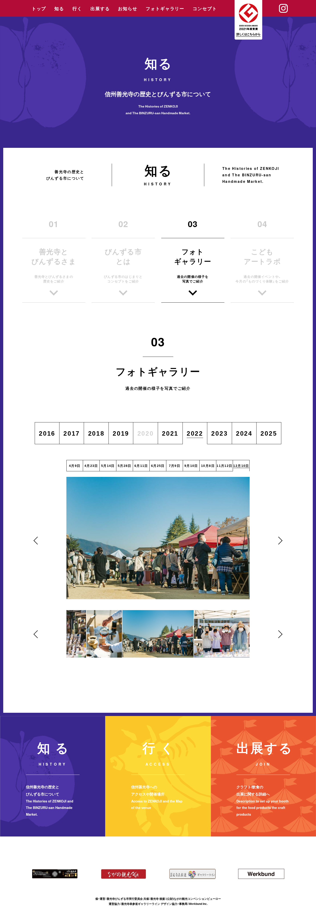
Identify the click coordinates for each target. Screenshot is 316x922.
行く (77, 8)
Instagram (283, 8)
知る (59, 8)
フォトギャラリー (165, 8)
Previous (37, 541)
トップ (39, 8)
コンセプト (205, 8)
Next (278, 541)
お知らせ (127, 8)
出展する (100, 8)
